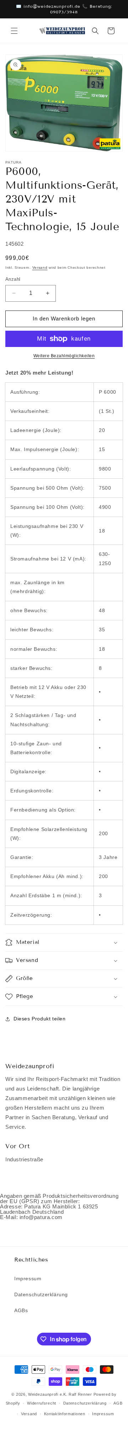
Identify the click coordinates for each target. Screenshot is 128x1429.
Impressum (27, 1278)
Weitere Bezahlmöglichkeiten (64, 355)
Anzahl (12, 279)
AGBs (21, 1310)
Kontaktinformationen (64, 1414)
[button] (14, 31)
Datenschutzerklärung (41, 1294)
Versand (40, 267)
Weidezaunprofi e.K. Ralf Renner (60, 1394)
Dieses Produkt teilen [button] (40, 1018)
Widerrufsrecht (41, 1403)
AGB (117, 1403)
